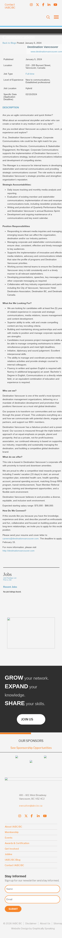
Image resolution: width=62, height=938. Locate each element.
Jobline (8, 854)
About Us (45, 923)
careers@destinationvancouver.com (21, 538)
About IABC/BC (13, 826)
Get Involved (12, 848)
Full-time (30, 74)
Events (8, 837)
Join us (27, 719)
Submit (13, 909)
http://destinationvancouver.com (18, 550)
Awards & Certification (17, 843)
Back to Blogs (9, 43)
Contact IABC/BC (10, 6)
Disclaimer (31, 923)
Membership (12, 832)
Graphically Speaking (43, 928)
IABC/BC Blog (13, 859)
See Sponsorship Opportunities (31, 747)
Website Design (20, 928)
